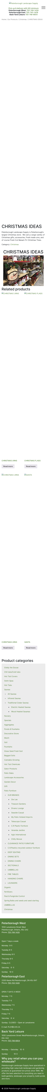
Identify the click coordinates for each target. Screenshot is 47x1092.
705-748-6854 (31, 14)
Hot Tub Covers (10, 676)
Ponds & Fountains (11, 729)
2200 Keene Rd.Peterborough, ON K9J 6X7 (19, 980)
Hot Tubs (8, 685)
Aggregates (9, 725)
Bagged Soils (9, 755)
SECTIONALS (13, 865)
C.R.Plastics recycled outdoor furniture (24, 848)
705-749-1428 (32, 10)
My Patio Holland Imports (21, 817)
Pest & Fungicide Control (14, 896)
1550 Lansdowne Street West (14, 927)
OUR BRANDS (13, 795)
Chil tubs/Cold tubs (12, 672)
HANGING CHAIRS (15, 878)
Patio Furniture (10, 791)
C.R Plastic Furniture (19, 826)
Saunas (7, 689)
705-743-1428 (32, 12)
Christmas (8, 909)
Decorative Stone (11, 733)
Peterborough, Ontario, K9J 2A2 (15, 930)
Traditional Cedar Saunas (18, 703)
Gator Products (10, 769)
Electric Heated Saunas (20, 707)
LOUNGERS (12, 883)
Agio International (18, 835)
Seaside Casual (17, 813)
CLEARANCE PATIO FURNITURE (21, 843)
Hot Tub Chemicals (12, 764)
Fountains (8, 747)
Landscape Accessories (14, 777)
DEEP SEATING (14, 852)
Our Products (13, 19)
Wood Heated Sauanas (20, 711)
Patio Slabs (9, 773)
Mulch (6, 738)
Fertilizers (8, 892)
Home (4, 19)
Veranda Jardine (18, 830)
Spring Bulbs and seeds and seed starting (21, 900)
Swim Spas (8, 681)
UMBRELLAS (13, 870)
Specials (7, 720)
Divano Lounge (17, 808)
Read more (8, 466)
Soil (5, 742)
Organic (7, 887)
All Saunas (12, 694)
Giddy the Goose (11, 667)
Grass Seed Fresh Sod (13, 751)
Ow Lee (14, 799)
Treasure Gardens (18, 804)
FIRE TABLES (13, 874)
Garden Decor (10, 782)
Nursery (7, 716)
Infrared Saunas (14, 698)
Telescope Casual (18, 821)
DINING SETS (13, 856)
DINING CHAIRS (14, 861)
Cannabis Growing (11, 760)
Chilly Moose (16, 839)
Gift (5, 786)
